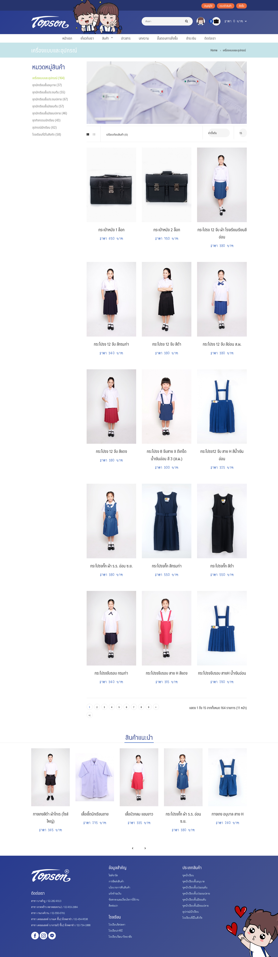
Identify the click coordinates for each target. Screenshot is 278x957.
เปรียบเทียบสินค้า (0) (117, 134)
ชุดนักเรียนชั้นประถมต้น (194, 887)
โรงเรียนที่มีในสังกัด (192, 917)
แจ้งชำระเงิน (115, 893)
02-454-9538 (81, 918)
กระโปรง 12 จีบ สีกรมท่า (111, 343)
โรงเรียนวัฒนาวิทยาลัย (120, 936)
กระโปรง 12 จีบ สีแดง (111, 451)
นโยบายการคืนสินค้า (119, 887)
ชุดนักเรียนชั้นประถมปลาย (196, 893)
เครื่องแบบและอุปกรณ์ (234, 50)
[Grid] (88, 135)
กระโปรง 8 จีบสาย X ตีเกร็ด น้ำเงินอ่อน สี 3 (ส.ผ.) (166, 455)
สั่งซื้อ (241, 5)
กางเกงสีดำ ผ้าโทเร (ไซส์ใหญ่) (50, 817)
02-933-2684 (71, 906)
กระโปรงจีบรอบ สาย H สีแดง (166, 672)
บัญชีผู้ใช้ (208, 5)
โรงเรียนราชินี (116, 930)
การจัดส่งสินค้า (116, 881)
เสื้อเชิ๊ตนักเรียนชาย (95, 813)
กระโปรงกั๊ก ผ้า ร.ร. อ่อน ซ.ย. (111, 565)
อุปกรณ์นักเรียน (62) (44, 127)
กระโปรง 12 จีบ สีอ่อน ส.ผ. (222, 343)
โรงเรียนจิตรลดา (117, 924)
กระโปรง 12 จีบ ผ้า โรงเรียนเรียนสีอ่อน (222, 233)
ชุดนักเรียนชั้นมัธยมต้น (194, 899)
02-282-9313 (54, 900)
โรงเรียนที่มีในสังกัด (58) (46, 134)
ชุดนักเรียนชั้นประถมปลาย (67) (50, 99)
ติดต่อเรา (113, 905)
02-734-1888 (83, 925)
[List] (94, 135)
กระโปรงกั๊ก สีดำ (222, 565)
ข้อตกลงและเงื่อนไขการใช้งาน (124, 899)
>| (90, 715)
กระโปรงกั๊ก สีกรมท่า (167, 565)
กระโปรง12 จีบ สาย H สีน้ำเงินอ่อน (222, 455)
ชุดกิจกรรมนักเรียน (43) (46, 120)
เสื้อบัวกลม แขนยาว (139, 813)
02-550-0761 (58, 912)
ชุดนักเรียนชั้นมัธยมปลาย (195, 905)
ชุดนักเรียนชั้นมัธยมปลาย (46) (49, 113)
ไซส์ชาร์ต (113, 875)
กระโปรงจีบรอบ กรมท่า (111, 672)
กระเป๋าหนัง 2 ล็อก (166, 229)
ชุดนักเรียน (188, 875)
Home (213, 50)
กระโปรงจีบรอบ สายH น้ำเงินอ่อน (222, 672)
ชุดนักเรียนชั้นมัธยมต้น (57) (48, 106)
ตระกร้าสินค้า (226, 5)
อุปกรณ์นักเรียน (190, 911)
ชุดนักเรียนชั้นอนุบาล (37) (47, 84)
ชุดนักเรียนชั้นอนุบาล (193, 881)
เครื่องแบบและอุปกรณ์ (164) (48, 77)
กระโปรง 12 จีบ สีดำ (166, 343)
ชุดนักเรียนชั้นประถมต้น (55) (48, 92)
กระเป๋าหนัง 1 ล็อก (111, 229)
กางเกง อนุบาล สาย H (228, 813)
